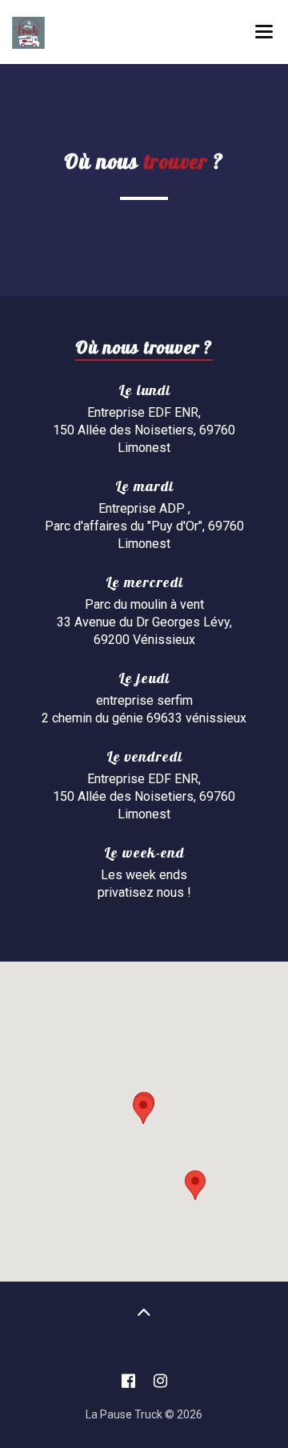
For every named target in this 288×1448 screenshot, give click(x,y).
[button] (143, 1109)
